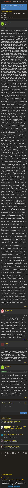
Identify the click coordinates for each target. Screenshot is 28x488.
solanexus (6, 430)
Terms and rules (4, 479)
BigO (5, 435)
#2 (26, 315)
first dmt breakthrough (10, 440)
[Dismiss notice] (25, 5)
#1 (26, 28)
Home (20, 479)
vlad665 (5, 441)
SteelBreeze (4, 17)
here (16, 7)
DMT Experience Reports (11, 422)
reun (5, 422)
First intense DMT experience (12, 421)
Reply (26, 306)
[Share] (25, 28)
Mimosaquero (6, 447)
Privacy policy (12, 479)
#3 (26, 348)
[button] (2, 403)
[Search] (26, 1)
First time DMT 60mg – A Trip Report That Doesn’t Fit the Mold (15, 427)
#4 (26, 371)
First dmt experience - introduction (13, 434)
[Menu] (2, 1)
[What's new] (23, 1)
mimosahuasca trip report (11, 446)
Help (17, 479)
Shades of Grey (5, 477)
